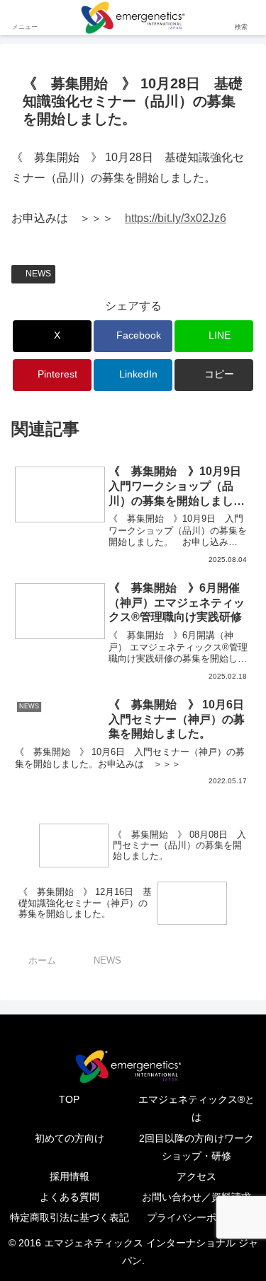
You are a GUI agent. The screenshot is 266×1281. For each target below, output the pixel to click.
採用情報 (69, 1176)
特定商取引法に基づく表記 (69, 1217)
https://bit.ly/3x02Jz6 (175, 218)
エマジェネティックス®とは (196, 1108)
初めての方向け (69, 1138)
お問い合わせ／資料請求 (196, 1197)
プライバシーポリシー (196, 1217)
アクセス (196, 1176)
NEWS (38, 274)
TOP (69, 1099)
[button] (213, 375)
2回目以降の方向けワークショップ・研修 (196, 1147)
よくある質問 (69, 1197)
